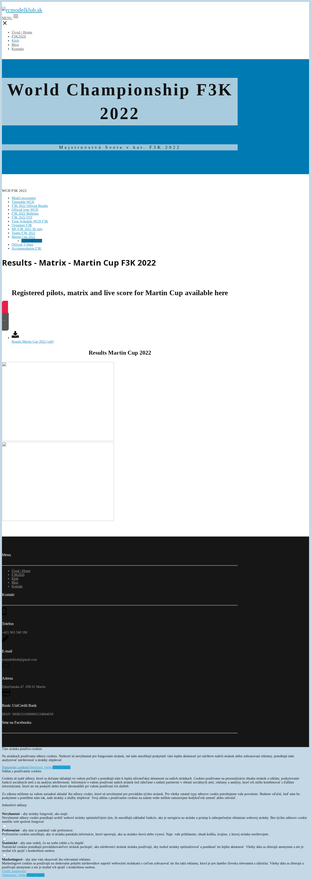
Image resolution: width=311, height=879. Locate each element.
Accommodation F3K (26, 248)
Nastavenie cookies (15, 767)
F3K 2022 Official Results (30, 206)
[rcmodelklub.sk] (22, 10)
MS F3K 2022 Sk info (27, 229)
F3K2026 (19, 36)
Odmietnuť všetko (40, 767)
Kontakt (18, 49)
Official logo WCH (25, 210)
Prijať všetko (61, 767)
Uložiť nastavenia (14, 871)
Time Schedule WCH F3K (30, 221)
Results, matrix (31, 241)
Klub (15, 40)
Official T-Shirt (22, 244)
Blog (15, 45)
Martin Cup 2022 (23, 237)
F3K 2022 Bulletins (25, 213)
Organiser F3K (22, 225)
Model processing (24, 198)
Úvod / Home (22, 32)
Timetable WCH (23, 202)
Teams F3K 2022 (23, 233)
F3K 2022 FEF (22, 217)
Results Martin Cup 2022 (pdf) (33, 341)
